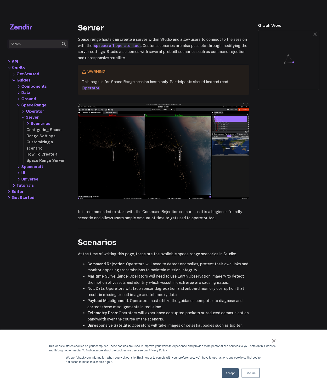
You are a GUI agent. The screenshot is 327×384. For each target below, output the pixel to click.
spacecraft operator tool (117, 45)
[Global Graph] (315, 34)
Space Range (33, 105)
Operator (35, 111)
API (15, 61)
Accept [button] (230, 373)
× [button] (273, 339)
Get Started (23, 197)
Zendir (21, 27)
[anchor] (121, 242)
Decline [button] (251, 373)
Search (39, 44)
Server (32, 117)
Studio (18, 68)
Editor (18, 191)
